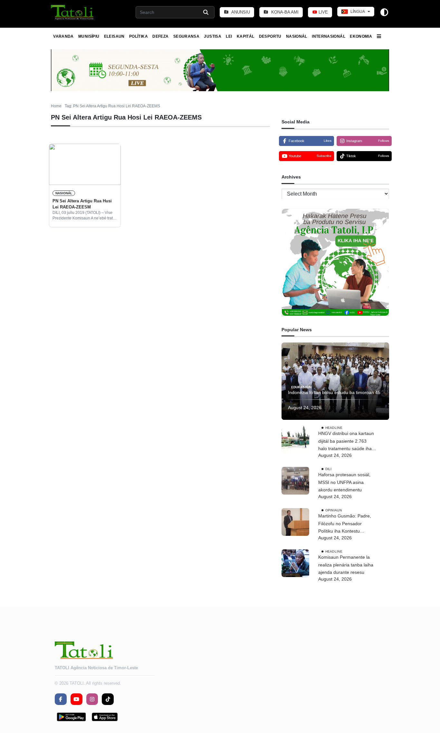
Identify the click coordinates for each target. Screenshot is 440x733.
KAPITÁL (245, 36)
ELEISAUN (114, 36)
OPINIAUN (333, 510)
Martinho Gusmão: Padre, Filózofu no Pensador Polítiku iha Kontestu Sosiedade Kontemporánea (346, 524)
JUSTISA (212, 36)
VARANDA (63, 36)
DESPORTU (270, 36)
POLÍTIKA (138, 36)
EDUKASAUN (301, 387)
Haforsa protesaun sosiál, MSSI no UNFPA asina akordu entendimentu (344, 482)
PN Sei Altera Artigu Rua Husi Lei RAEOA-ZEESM (82, 203)
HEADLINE (333, 427)
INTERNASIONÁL (328, 36)
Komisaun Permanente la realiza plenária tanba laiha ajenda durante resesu (345, 565)
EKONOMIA (361, 36)
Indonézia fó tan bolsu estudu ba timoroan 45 (334, 392)
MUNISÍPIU (88, 36)
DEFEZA (160, 36)
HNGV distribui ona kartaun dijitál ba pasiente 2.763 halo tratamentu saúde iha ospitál (346, 442)
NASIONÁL (296, 36)
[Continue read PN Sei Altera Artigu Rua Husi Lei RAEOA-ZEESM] (85, 164)
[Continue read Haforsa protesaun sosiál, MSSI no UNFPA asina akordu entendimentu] (295, 481)
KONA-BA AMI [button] (284, 12)
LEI (229, 36)
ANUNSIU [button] (240, 12)
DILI (328, 469)
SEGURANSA (186, 36)
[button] (72, 12)
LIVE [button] (322, 12)
